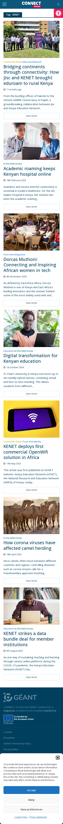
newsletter (50, 710)
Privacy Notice (11, 749)
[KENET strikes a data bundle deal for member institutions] (31, 606)
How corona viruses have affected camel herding (29, 545)
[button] (58, 13)
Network (37, 62)
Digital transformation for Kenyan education (31, 358)
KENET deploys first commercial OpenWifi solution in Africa (26, 452)
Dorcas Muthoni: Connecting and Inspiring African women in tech (30, 265)
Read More (31, 116)
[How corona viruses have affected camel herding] (31, 515)
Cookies (8, 732)
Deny (31, 799)
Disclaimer (9, 737)
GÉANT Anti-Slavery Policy (17, 743)
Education (9, 351)
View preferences (31, 809)
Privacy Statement (38, 817)
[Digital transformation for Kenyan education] (31, 328)
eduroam (27, 62)
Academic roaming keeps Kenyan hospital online (29, 171)
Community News (13, 62)
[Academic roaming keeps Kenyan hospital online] (31, 141)
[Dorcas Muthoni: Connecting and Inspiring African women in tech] (31, 232)
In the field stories (13, 164)
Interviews (9, 255)
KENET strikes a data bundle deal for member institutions (29, 639)
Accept (31, 790)
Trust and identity (31, 442)
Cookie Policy (21, 817)
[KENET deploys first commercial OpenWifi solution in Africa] (31, 419)
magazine (9, 710)
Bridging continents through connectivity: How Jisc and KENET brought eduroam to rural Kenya (31, 75)
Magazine (20, 255)
